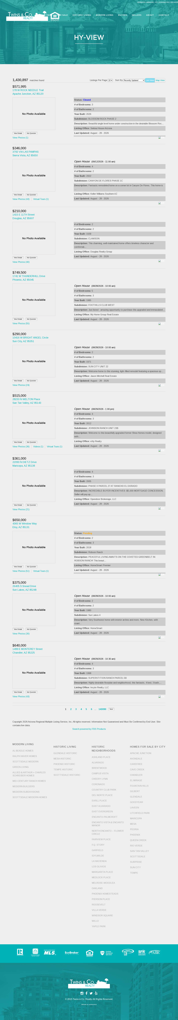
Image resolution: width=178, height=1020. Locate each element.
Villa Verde (99, 910)
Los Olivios (99, 866)
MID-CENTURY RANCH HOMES (29, 781)
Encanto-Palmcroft (105, 817)
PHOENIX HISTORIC (64, 764)
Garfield (97, 850)
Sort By (119, 80)
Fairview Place (101, 839)
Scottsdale (137, 856)
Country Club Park (104, 790)
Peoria (134, 829)
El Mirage (136, 780)
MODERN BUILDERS (24, 786)
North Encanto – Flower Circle (108, 832)
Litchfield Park (140, 813)
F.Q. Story (98, 845)
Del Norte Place (102, 795)
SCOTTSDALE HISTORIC (67, 775)
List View (150, 80)
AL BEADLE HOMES (23, 751)
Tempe (134, 873)
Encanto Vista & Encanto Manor (108, 824)
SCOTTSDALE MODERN (25, 761)
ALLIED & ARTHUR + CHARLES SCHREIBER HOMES (29, 774)
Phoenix (135, 835)
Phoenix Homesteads (105, 894)
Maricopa (136, 818)
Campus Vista (100, 773)
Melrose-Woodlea (103, 883)
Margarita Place (102, 872)
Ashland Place (101, 757)
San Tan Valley (139, 851)
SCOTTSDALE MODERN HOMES (30, 797)
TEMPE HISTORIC (63, 769)
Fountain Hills (139, 786)
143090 (102, 709)
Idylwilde (98, 856)
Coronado (98, 784)
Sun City (135, 867)
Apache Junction (140, 753)
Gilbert (135, 791)
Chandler (136, 775)
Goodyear (136, 802)
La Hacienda (99, 861)
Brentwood (99, 768)
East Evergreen (102, 811)
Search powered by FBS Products (89, 729)
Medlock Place (101, 877)
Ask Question (31, 133)
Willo (95, 921)
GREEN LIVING (21, 767)
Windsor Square (102, 915)
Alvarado (98, 762)
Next (111, 709)
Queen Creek (138, 840)
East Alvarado (101, 806)
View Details (18, 133)
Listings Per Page (98, 80)
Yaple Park (99, 926)
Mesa (133, 824)
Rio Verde (136, 845)
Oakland (97, 888)
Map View (160, 80)
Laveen (134, 807)
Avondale (136, 759)
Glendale (136, 797)
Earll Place (99, 800)
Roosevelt (99, 904)
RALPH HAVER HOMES (25, 756)
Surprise (136, 862)
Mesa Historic (62, 759)
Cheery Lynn (100, 779)
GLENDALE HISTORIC (65, 753)
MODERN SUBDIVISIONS (26, 792)
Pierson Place (101, 899)
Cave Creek (137, 769)
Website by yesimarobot (89, 1004)
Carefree (136, 764)
